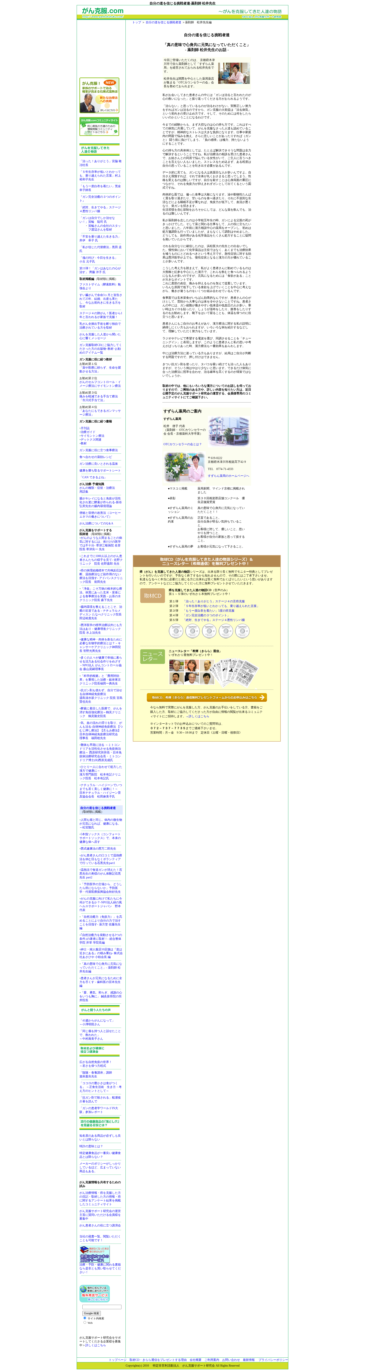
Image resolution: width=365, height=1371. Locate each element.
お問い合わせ (231, 1359)
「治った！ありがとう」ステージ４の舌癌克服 (214, 601)
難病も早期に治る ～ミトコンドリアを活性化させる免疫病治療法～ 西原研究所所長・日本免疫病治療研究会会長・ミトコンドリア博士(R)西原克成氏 (100, 752)
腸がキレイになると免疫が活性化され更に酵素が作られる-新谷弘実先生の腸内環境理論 (100, 502)
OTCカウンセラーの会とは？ (182, 444)
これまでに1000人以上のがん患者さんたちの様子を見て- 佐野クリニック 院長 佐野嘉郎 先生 (101, 559)
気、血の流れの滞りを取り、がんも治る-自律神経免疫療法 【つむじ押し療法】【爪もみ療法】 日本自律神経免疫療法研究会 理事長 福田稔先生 (101, 730)
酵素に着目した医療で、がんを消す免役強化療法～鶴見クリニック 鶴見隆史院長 (100, 712)
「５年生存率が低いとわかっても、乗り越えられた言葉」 (221, 606)
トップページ (119, 1359)
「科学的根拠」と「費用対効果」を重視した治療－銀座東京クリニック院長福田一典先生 (100, 679)
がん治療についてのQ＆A (96, 523)
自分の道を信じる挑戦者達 (164, 22)
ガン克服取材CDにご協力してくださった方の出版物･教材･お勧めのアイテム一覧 (100, 348)
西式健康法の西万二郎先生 (98, 848)
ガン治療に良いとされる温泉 (98, 463)
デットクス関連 (91, 439)
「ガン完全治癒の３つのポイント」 (206, 615)
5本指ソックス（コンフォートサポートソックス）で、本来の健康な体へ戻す (100, 838)
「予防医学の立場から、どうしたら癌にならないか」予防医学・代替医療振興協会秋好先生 (100, 888)
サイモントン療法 (92, 435)
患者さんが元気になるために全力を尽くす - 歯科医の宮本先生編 (100, 982)
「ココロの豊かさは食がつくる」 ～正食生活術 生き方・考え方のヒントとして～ (100, 1087)
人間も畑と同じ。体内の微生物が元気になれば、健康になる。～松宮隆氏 (100, 823)
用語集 (83, 491)
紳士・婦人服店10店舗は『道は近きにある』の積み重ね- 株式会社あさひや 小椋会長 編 (101, 953)
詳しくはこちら (95, 1345)
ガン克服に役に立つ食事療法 (98, 450)
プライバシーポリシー (275, 1359)
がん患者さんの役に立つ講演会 (100, 1225)
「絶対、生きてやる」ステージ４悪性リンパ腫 (214, 620)
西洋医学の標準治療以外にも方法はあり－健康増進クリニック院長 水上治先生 (100, 628)
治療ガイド (88, 432)
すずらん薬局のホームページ (227, 475)
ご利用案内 (211, 1359)
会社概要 (196, 1359)
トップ (137, 22)
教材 (84, 443)
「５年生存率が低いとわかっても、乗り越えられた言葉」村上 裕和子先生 (100, 175)
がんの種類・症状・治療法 (97, 487)
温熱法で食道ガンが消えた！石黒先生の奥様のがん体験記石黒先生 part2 (100, 873)
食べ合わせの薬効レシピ (95, 457)
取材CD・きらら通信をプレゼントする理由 (158, 1359)
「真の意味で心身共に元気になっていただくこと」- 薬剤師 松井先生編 (100, 967)
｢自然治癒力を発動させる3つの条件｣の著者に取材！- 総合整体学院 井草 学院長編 (100, 938)
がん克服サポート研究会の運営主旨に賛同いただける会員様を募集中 (100, 1214)
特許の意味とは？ (91, 1146)
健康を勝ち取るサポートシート (100, 470)
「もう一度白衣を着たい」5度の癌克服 (208, 610)
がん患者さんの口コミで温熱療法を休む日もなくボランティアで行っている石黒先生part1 (100, 859)
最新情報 (249, 1359)
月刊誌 (85, 428)
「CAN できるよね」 (93, 477)
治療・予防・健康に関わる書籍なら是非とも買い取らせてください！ (100, 1268)
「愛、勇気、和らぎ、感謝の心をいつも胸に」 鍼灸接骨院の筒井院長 (100, 996)
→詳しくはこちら (197, 716)
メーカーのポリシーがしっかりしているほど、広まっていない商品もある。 (100, 1167)
